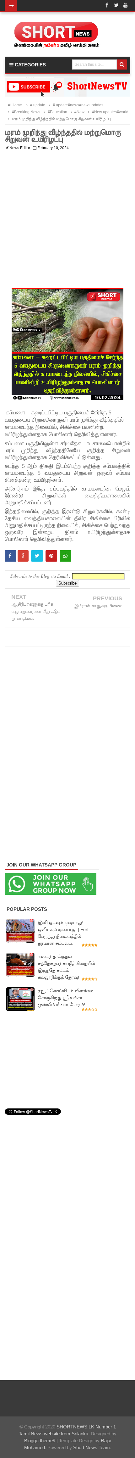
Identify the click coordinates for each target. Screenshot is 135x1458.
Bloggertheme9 (39, 1440)
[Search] (122, 64)
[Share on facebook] (10, 556)
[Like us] (106, 5)
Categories (30, 64)
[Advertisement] (67, 220)
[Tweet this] (37, 556)
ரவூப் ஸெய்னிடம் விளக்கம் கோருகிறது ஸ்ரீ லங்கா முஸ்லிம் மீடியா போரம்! (65, 997)
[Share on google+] (23, 556)
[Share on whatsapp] (65, 556)
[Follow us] (116, 5)
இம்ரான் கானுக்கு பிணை (98, 605)
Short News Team (91, 1447)
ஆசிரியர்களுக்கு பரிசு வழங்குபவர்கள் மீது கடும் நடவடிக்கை (35, 611)
